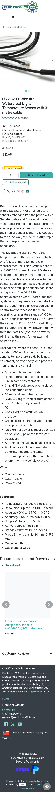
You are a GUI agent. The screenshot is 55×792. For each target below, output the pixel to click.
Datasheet (12, 565)
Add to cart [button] (38, 175)
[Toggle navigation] (5, 16)
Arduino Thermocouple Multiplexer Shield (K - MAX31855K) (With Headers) (24, 624)
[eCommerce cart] (13, 17)
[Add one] (16, 175)
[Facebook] (4, 191)
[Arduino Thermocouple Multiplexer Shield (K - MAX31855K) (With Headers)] (27, 595)
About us (38, 673)
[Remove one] (5, 175)
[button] (3, 60)
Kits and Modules (16, 27)
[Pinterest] (22, 191)
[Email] (27, 191)
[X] (8, 191)
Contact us (8, 709)
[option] (27, 604)
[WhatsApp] (18, 191)
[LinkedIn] (13, 191)
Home (5, 698)
